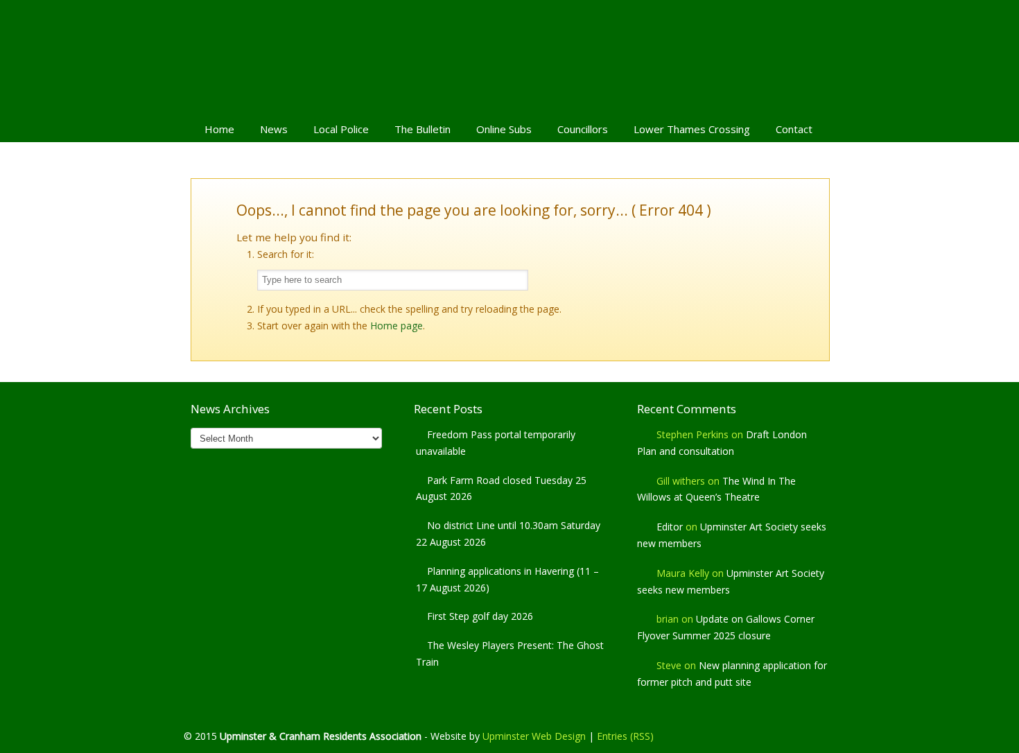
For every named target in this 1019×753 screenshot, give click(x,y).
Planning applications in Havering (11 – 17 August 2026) (507, 579)
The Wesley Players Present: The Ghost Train (510, 653)
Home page (396, 325)
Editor (669, 526)
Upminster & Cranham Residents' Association (509, 56)
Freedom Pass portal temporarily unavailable (495, 443)
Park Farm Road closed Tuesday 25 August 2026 (501, 488)
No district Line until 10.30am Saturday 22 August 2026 (508, 533)
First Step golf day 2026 (480, 616)
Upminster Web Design (534, 736)
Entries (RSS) (625, 736)
